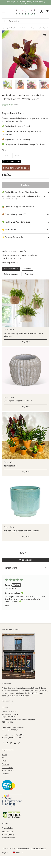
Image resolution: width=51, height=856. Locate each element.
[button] (7, 105)
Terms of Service (8, 838)
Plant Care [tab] (29, 274)
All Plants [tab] (27, 268)
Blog (3, 757)
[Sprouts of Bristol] (25, 12)
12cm (17, 155)
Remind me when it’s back (16, 167)
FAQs (4, 761)
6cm (6, 155)
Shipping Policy (8, 834)
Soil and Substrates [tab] (11, 274)
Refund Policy (7, 831)
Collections (13, 28)
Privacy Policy (7, 828)
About (4, 754)
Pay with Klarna (8, 770)
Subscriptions (7, 767)
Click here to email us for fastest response (18, 719)
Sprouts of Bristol (23, 848)
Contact (5, 774)
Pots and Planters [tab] (11, 268)
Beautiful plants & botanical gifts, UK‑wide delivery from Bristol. (25, 2)
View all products (10, 262)
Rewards (5, 764)
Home (4, 28)
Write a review (25, 559)
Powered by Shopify (38, 848)
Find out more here (9, 199)
